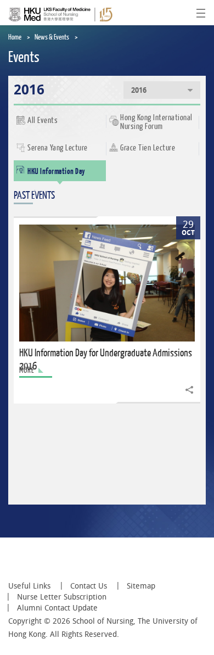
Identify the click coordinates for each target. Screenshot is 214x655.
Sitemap (141, 586)
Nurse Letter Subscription (61, 597)
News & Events (52, 37)
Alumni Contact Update (57, 608)
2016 (139, 90)
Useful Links (29, 586)
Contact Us (88, 586)
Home (14, 37)
